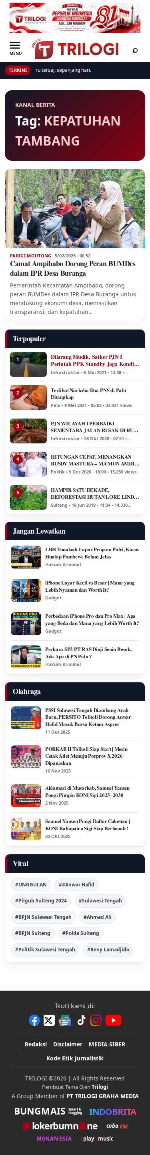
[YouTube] (113, 1020)
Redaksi (36, 1044)
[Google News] (65, 1020)
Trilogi (100, 1086)
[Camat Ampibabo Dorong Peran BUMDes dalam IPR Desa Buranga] (75, 208)
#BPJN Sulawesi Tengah (43, 917)
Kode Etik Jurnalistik (75, 1058)
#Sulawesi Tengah (100, 900)
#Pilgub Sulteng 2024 (41, 900)
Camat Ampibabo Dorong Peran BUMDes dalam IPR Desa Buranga (73, 268)
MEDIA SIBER (107, 1044)
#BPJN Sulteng (32, 933)
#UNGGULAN (31, 884)
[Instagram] (96, 1020)
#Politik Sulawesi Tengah (45, 949)
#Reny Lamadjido (108, 949)
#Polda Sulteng (80, 933)
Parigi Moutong (31, 256)
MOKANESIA (54, 1138)
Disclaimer (67, 1044)
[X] (49, 1020)
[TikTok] (81, 1020)
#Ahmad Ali (98, 917)
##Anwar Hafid (76, 884)
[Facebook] (34, 1020)
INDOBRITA (112, 1111)
